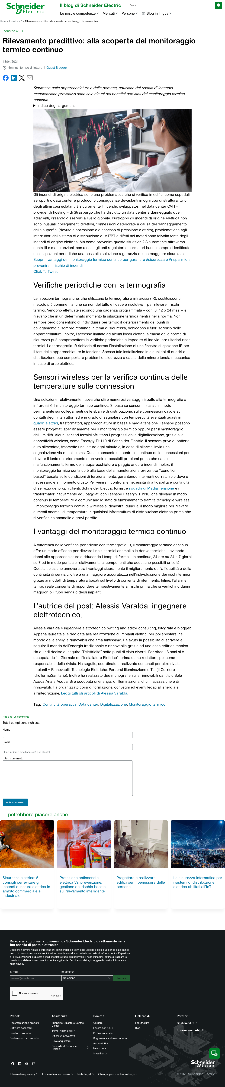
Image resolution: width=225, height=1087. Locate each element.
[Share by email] (30, 78)
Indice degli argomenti (56, 105)
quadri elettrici (45, 423)
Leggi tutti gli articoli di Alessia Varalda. (94, 693)
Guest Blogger (56, 67)
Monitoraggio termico (147, 704)
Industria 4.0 (15, 21)
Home (3, 21)
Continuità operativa (59, 704)
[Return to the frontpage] (26, 8)
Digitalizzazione (113, 704)
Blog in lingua (157, 13)
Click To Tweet (45, 271)
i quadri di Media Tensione (151, 488)
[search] (218, 5)
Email (6, 742)
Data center (88, 704)
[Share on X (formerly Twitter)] (22, 78)
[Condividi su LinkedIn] (14, 78)
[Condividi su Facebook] (6, 78)
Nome (6, 729)
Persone (128, 13)
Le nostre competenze (78, 13)
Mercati (109, 13)
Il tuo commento (13, 758)
